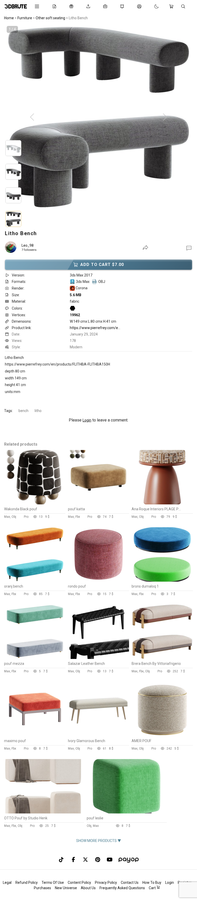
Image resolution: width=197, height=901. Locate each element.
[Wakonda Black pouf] (34, 503)
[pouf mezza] (34, 658)
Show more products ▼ (98, 841)
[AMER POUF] (162, 735)
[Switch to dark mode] (151, 6)
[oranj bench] (34, 580)
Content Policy (79, 882)
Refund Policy (26, 882)
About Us (88, 888)
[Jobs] (106, 6)
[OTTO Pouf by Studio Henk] (44, 812)
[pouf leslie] (126, 812)
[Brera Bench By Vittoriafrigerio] (162, 658)
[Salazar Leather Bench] (98, 658)
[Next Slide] (165, 117)
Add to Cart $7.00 (102, 264)
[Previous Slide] (32, 117)
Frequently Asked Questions (122, 888)
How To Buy (151, 882)
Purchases (42, 888)
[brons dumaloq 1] (162, 580)
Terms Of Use (53, 882)
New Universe (66, 888)
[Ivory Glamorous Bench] (98, 735)
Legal (7, 882)
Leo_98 (28, 245)
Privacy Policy (106, 882)
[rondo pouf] (98, 580)
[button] (189, 248)
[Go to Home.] (16, 6)
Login (87, 420)
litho (38, 411)
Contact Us (130, 882)
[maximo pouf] (34, 735)
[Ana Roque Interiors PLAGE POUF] (162, 503)
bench (23, 411)
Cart (152, 888)
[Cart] (172, 6)
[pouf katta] (98, 503)
